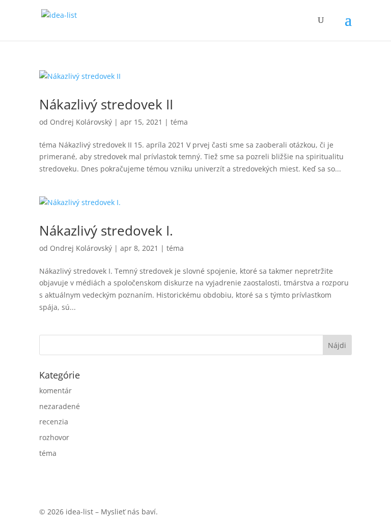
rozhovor (54, 437)
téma (179, 122)
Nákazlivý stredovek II (106, 104)
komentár (55, 390)
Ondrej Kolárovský (81, 122)
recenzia (53, 421)
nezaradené (59, 406)
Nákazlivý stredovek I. (106, 230)
